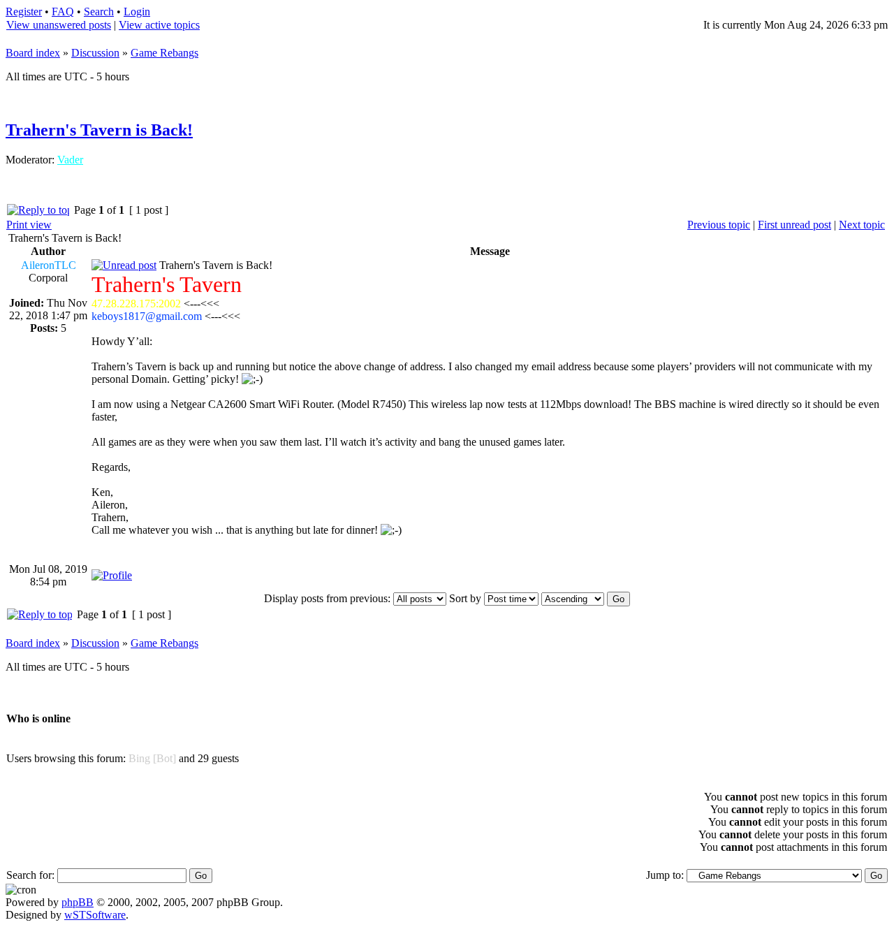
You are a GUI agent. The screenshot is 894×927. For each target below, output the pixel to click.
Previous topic (718, 225)
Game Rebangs (164, 53)
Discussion (95, 53)
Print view (29, 225)
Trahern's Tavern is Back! (99, 130)
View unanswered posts (58, 25)
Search (99, 11)
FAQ (63, 11)
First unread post (794, 225)
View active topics (159, 25)
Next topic (862, 225)
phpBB (77, 902)
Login (137, 11)
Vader (70, 160)
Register (24, 11)
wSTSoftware (95, 915)
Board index (33, 53)
